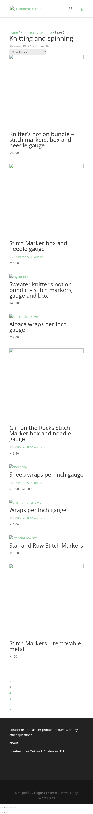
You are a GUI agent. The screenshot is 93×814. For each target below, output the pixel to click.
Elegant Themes (46, 793)
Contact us (17, 730)
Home (13, 32)
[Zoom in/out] (14, 807)
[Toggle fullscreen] (10, 807)
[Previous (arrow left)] (1, 812)
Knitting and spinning (36, 32)
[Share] (6, 807)
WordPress (46, 798)
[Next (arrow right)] (6, 812)
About (13, 743)
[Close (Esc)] (1, 807)
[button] (46, 92)
